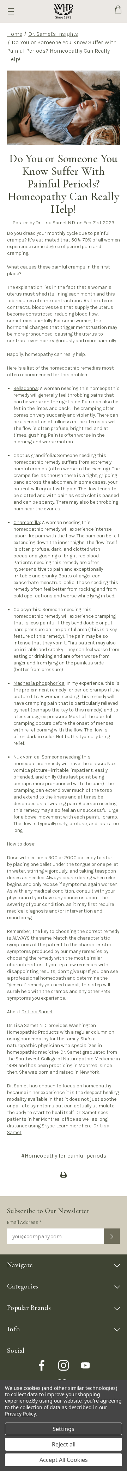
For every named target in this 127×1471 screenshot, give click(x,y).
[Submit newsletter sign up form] (112, 1236)
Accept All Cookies (64, 1460)
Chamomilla (26, 522)
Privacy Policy (20, 1413)
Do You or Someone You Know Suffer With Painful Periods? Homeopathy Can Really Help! (63, 184)
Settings (63, 1429)
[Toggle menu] (11, 11)
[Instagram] (63, 1365)
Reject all (63, 1444)
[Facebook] (41, 1365)
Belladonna (25, 388)
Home (14, 34)
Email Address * (24, 1222)
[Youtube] (85, 1365)
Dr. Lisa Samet (37, 1012)
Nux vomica (26, 757)
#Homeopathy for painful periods (63, 1155)
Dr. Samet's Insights (53, 34)
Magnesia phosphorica (39, 683)
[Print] (63, 1174)
